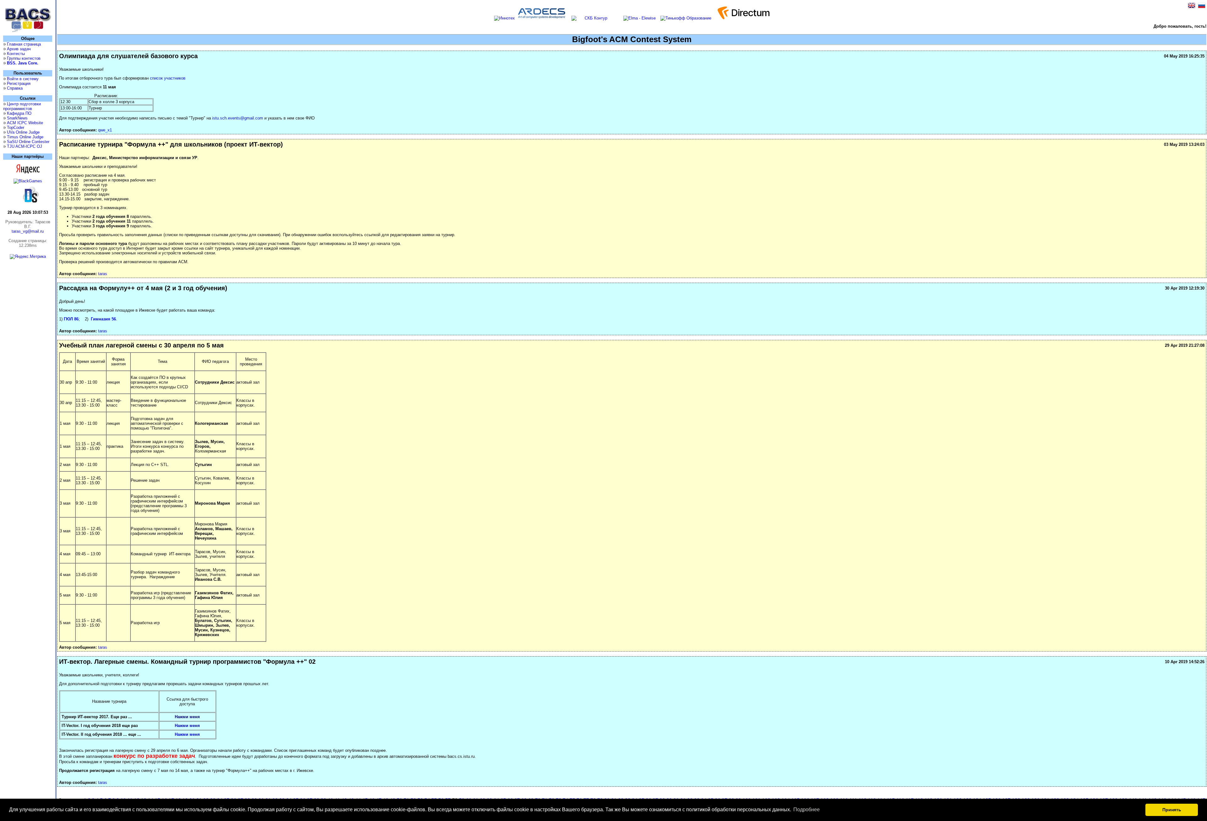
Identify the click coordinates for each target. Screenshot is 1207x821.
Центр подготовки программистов (22, 106)
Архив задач (19, 49)
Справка (15, 88)
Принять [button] (1171, 809)
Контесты (16, 53)
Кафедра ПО (19, 113)
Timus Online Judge (25, 137)
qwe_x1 (105, 130)
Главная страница (24, 44)
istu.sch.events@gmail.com (237, 118)
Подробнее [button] (806, 809)
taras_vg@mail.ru (28, 231)
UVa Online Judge (23, 132)
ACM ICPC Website (25, 122)
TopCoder (15, 127)
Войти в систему (23, 78)
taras (102, 273)
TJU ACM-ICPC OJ (24, 146)
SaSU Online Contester (28, 141)
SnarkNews (17, 118)
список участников (167, 78)
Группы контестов (24, 58)
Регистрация (18, 83)
